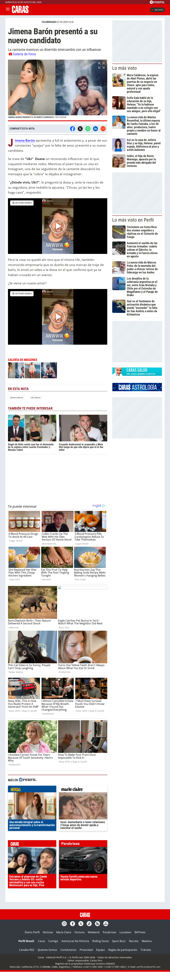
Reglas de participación (122, 950)
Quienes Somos (47, 950)
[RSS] (97, 923)
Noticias (48, 932)
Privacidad (86, 950)
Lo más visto (124, 68)
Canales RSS (26, 950)
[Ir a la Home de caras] (20, 12)
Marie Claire (63, 932)
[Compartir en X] (80, 128)
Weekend (93, 932)
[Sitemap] (105, 923)
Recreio (133, 941)
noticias (32, 789)
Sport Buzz (119, 941)
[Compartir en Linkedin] (95, 128)
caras (32, 844)
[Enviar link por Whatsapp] (87, 128)
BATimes (140, 932)
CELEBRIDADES (49, 22)
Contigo (53, 941)
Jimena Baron (16, 397)
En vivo (159, 9)
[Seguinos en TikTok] (89, 923)
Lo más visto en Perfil (133, 220)
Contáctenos (68, 950)
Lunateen (125, 932)
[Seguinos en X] (80, 923)
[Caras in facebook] (72, 923)
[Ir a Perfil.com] (157, 3)
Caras (41, 941)
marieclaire (83, 789)
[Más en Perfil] (27, 780)
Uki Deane (36, 397)
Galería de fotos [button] (24, 54)
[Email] (103, 128)
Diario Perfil (32, 932)
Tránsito (146, 950)
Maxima (147, 941)
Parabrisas (109, 932)
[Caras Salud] (137, 375)
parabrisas (83, 844)
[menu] (7, 10)
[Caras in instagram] (64, 923)
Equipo (100, 950)
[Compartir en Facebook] (72, 128)
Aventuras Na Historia (75, 941)
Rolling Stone (100, 941)
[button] (57, 90)
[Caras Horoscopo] (137, 390)
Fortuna (80, 932)
